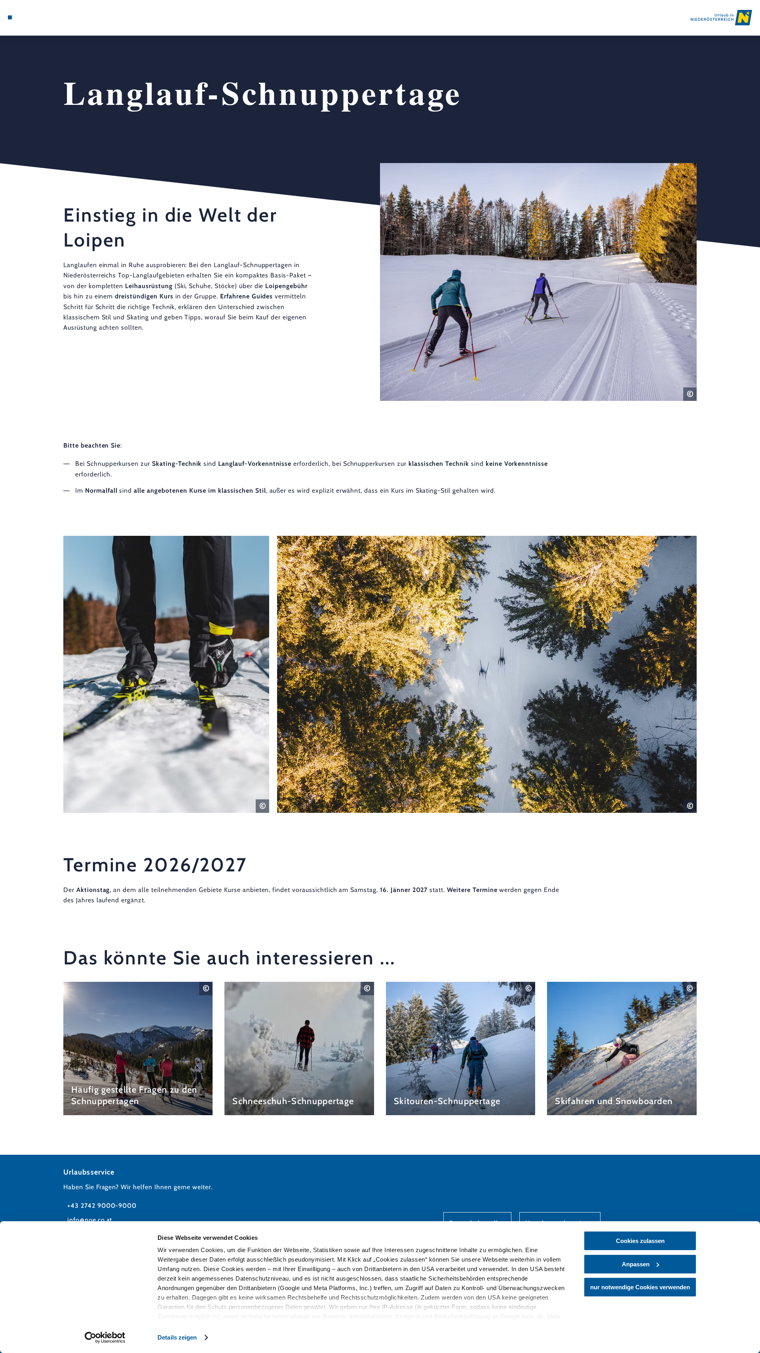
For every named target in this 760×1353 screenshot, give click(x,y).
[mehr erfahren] (138, 1048)
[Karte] (32, 17)
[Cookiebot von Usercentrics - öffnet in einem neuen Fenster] (105, 1338)
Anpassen (636, 1264)
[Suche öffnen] (55, 17)
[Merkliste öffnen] (44, 17)
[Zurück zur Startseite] (721, 17)
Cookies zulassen (640, 1240)
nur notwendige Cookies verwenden (640, 1287)
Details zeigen (177, 1337)
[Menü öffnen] (10, 17)
